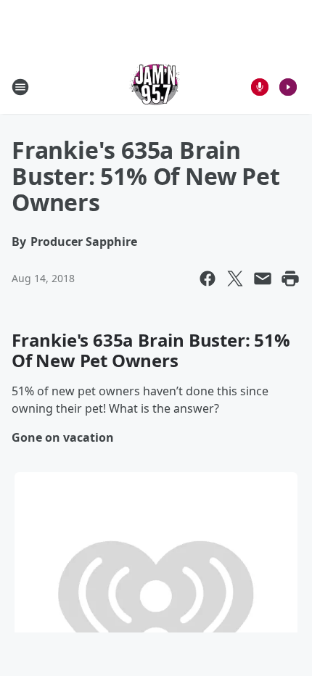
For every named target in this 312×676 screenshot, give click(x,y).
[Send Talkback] (259, 87)
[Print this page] (290, 278)
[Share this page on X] (235, 278)
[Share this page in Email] (263, 278)
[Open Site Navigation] (20, 87)
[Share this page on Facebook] (207, 278)
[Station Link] (156, 86)
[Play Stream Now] (288, 87)
